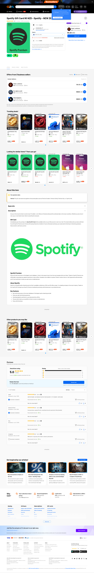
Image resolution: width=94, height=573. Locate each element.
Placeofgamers (17, 97)
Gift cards (13, 14)
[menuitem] (9, 11)
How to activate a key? (40, 30)
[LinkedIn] (86, 559)
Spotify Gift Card (24, 14)
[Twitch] (77, 559)
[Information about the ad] (27, 113)
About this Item (24, 67)
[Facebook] (72, 559)
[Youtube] (75, 559)
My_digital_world (17, 91)
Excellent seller (17, 99)
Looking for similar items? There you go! (21, 152)
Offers (8, 67)
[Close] (92, 1)
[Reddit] (79, 559)
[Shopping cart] (85, 6)
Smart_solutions (75, 28)
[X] (84, 559)
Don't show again (57, 17)
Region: (34, 32)
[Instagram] (82, 559)
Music (18, 14)
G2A (8, 14)
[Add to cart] (84, 84)
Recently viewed (15, 67)
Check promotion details (12, 530)
